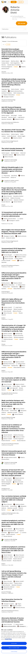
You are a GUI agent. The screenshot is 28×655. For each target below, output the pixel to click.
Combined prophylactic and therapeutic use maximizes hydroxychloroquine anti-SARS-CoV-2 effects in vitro (14, 523)
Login (13, 2)
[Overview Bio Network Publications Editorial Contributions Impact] (14, 29)
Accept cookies (14, 643)
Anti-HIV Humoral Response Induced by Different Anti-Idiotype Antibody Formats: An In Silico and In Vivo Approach (14, 110)
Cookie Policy (8, 639)
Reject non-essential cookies (14, 647)
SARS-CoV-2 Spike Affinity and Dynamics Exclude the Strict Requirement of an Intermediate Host (13, 302)
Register (21, 2)
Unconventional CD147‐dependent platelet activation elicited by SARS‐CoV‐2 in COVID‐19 (14, 250)
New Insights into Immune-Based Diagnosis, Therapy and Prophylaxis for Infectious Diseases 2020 (14, 231)
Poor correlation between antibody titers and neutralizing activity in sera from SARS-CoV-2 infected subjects (14, 499)
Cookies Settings (14, 651)
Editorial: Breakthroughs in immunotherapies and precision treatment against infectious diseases (12, 170)
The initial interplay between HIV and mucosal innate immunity (13, 149)
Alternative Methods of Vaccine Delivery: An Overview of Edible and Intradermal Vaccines (13, 620)
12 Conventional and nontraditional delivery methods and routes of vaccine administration (14, 214)
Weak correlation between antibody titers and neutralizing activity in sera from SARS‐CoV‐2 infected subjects (14, 403)
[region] (14, 641)
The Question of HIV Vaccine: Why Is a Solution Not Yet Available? (13, 131)
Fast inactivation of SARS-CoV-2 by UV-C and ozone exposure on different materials (14, 380)
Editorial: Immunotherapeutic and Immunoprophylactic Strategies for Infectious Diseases (14, 453)
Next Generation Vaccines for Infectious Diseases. (12, 600)
